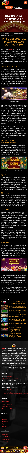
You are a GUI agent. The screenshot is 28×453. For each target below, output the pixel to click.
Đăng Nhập (5, 421)
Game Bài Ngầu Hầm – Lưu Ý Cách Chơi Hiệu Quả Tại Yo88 (17, 302)
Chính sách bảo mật (7, 406)
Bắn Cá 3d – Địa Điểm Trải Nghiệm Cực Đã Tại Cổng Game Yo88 (15, 335)
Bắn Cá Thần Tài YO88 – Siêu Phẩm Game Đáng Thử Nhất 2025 (15, 329)
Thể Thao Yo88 (6, 436)
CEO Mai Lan (21, 26)
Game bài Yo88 (6, 439)
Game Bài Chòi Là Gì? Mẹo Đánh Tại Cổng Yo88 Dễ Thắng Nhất (18, 306)
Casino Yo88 (5, 434)
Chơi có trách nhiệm (7, 404)
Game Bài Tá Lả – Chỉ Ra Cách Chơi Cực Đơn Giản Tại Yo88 (17, 324)
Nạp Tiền (4, 424)
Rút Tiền (4, 426)
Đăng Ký (4, 419)
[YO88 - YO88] (7, 2)
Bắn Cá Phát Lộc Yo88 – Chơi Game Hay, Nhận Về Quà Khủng (17, 319)
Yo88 (2, 33)
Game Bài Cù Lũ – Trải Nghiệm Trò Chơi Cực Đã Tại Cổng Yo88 (18, 311)
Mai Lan (9, 389)
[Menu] (25, 2)
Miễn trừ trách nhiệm (7, 409)
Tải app (4, 417)
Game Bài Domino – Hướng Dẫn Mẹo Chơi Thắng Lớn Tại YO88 (17, 315)
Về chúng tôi (5, 401)
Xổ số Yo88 (5, 441)
